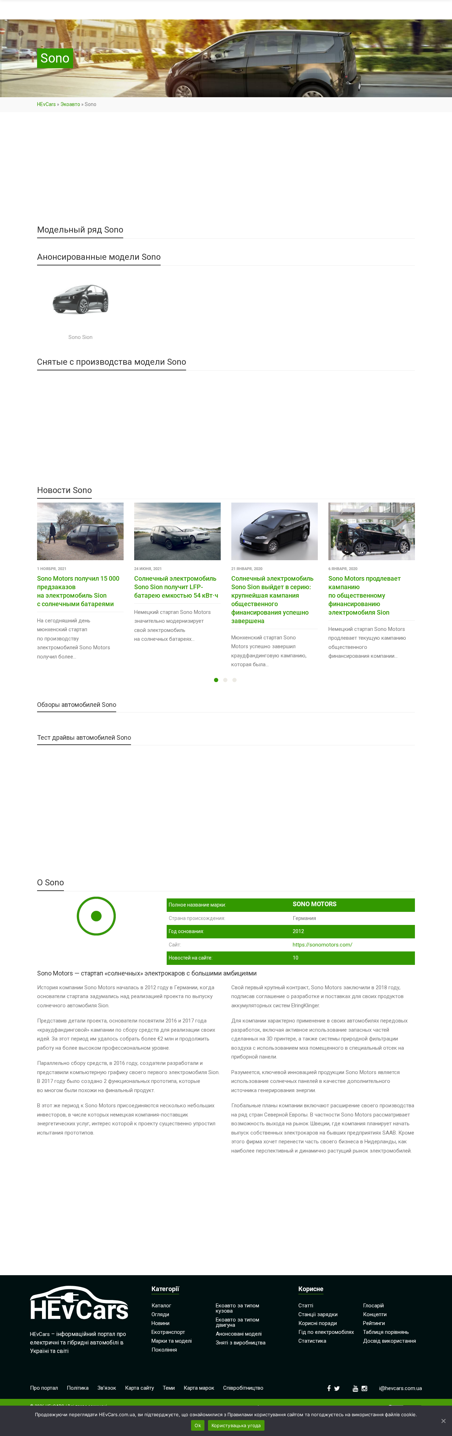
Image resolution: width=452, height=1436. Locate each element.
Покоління (164, 1350)
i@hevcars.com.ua (400, 1388)
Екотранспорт (168, 1332)
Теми (169, 1388)
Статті (305, 1305)
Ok (198, 1425)
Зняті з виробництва (241, 1343)
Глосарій (373, 1305)
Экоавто (70, 104)
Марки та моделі (171, 1341)
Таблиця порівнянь (386, 1332)
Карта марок (199, 1388)
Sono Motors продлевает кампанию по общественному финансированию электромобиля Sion (364, 595)
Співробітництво (243, 1388)
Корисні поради (317, 1323)
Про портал (44, 1388)
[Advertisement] (226, 173)
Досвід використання (389, 1341)
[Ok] (443, 1420)
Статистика (312, 1341)
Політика (78, 1388)
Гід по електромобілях (326, 1332)
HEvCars (46, 104)
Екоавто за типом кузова (237, 1308)
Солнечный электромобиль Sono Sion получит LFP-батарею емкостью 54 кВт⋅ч (176, 587)
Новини (160, 1323)
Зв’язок (106, 1388)
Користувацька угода (236, 1425)
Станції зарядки (318, 1314)
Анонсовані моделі (239, 1334)
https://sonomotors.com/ (322, 945)
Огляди (160, 1314)
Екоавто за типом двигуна (237, 1322)
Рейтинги (374, 1323)
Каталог (161, 1305)
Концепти (375, 1314)
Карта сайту (139, 1388)
